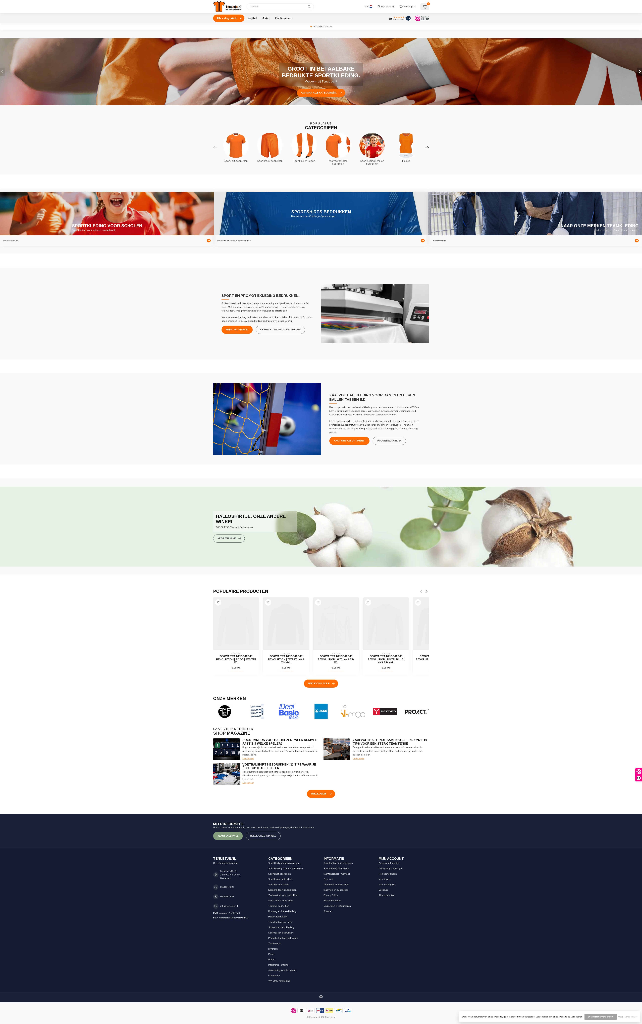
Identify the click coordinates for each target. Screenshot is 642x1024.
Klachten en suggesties (336, 890)
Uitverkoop (274, 975)
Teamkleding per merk (280, 922)
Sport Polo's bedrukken (280, 900)
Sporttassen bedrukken (280, 932)
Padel (271, 954)
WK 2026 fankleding (279, 981)
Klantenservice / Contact (337, 873)
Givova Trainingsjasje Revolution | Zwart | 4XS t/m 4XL (286, 659)
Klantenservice (283, 18)
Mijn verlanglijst (387, 884)
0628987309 (227, 887)
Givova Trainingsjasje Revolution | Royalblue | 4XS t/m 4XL (386, 659)
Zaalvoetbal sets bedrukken (283, 895)
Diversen (273, 948)
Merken (266, 18)
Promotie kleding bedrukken (283, 938)
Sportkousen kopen (278, 884)
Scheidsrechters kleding (281, 927)
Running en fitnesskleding (282, 911)
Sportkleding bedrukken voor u (284, 863)
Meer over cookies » (627, 1016)
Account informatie (389, 863)
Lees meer (248, 758)
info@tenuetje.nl (229, 906)
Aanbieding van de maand (282, 970)
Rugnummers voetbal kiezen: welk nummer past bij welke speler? (279, 741)
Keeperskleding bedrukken (282, 890)
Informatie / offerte (278, 964)
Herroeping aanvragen (391, 868)
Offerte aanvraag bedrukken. (280, 329)
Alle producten (387, 895)
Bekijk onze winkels (263, 835)
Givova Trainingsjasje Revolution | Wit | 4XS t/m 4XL (336, 659)
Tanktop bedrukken (278, 906)
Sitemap (328, 911)
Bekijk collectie (319, 683)
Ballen (271, 959)
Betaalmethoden (332, 900)
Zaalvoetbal (274, 943)
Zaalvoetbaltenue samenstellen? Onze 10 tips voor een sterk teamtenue (390, 741)
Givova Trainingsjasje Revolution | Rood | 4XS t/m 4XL (236, 659)
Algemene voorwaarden (336, 884)
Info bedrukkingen (389, 440)
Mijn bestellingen (388, 873)
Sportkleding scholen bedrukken (285, 868)
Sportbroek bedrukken (280, 879)
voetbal (252, 18)
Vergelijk (383, 890)
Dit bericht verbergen (600, 1016)
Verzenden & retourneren (337, 906)
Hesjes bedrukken (277, 916)
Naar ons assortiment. (349, 440)
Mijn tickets (385, 879)
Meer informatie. (237, 329)
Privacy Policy (331, 895)
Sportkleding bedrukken (336, 868)
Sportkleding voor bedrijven (338, 863)
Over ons (328, 879)
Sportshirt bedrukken (279, 873)
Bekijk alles (319, 793)
